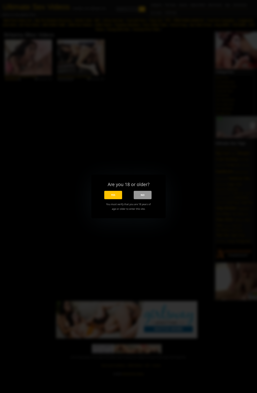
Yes (113, 195)
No (143, 195)
